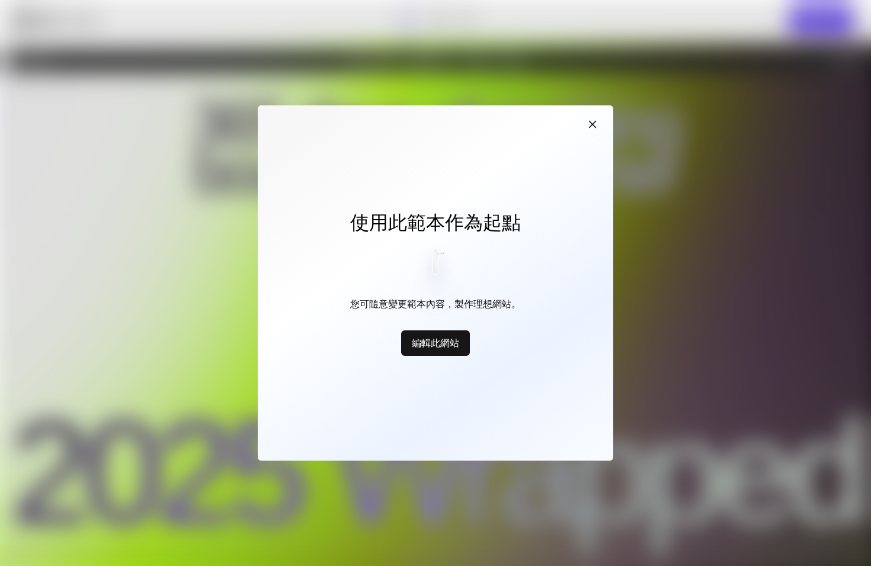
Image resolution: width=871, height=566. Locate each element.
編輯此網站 (435, 343)
